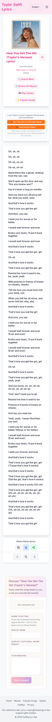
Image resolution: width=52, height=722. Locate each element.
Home (9, 701)
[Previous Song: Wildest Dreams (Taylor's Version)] (17, 556)
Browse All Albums (26, 86)
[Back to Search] (26, 556)
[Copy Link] (18, 547)
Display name (18, 630)
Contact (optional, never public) (25, 642)
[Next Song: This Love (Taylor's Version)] (34, 556)
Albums (17, 701)
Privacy (30, 705)
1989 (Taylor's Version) (26, 70)
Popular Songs (26, 100)
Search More (26, 79)
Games (42, 701)
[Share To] (33, 547)
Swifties (21, 705)
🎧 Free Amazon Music (26, 127)
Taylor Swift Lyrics (12, 6)
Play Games (26, 93)
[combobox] (36, 7)
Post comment (21, 680)
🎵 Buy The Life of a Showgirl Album (26, 122)
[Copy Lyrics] (26, 547)
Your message (18, 656)
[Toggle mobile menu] (47, 7)
